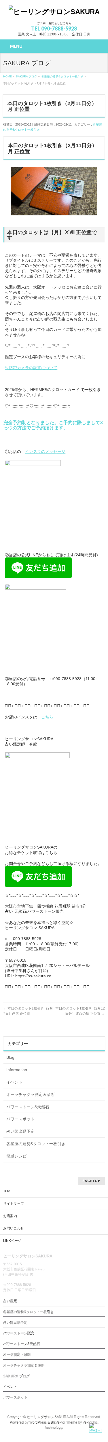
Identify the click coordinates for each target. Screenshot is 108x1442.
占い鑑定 (10, 1301)
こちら (47, 717)
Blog (10, 1057)
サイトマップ (13, 1204)
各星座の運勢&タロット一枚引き (35, 1143)
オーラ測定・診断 (17, 1355)
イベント (14, 1082)
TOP (6, 1191)
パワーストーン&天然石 (27, 1107)
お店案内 (10, 1216)
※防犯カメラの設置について (31, 367)
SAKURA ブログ (16, 1376)
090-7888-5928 (59, 28)
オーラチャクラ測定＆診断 (30, 1094)
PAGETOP (91, 1181)
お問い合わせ (13, 1228)
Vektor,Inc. (90, 1423)
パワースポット (20, 1119)
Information (16, 1069)
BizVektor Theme (64, 1423)
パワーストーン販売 (18, 1333)
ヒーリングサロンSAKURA (48, 1417)
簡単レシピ (16, 1156)
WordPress (38, 1423)
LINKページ (12, 1241)
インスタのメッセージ (45, 451)
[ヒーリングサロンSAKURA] (54, 12)
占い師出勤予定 (20, 1131)
